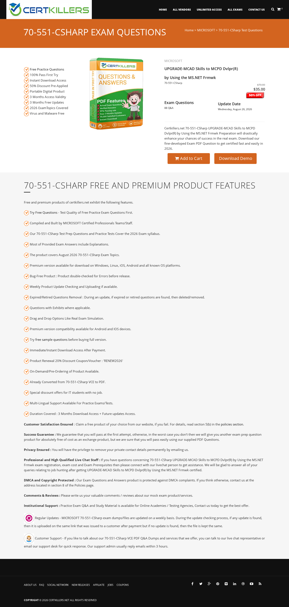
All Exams (235, 9)
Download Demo (235, 158)
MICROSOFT (206, 30)
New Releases (81, 585)
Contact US (256, 9)
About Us (30, 585)
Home (163, 9)
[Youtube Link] (251, 583)
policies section (232, 424)
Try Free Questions (43, 212)
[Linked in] (234, 583)
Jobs (110, 585)
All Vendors (182, 9)
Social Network (58, 585)
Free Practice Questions (47, 69)
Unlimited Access (209, 9)
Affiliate (99, 585)
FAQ (41, 585)
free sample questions (51, 339)
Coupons (123, 585)
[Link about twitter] (200, 583)
